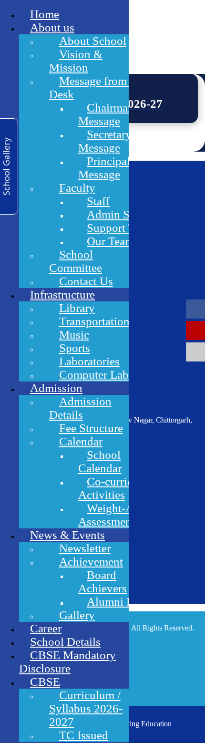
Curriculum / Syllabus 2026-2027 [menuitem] (86, 708)
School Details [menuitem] (65, 641)
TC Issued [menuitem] (83, 735)
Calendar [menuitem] (80, 441)
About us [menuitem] (52, 27)
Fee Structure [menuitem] (91, 428)
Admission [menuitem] (56, 388)
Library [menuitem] (77, 307)
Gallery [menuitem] (77, 615)
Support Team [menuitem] (120, 227)
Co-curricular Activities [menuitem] (115, 488)
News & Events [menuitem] (67, 534)
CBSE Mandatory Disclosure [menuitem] (67, 662)
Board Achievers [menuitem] (102, 581)
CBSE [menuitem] (45, 681)
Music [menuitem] (74, 334)
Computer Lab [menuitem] (94, 374)
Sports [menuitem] (74, 347)
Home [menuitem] (44, 14)
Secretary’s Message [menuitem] (109, 141)
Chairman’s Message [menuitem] (110, 114)
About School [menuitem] (92, 40)
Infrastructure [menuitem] (62, 294)
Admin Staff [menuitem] (116, 214)
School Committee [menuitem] (75, 261)
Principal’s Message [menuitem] (108, 168)
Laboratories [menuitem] (89, 361)
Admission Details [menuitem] (80, 408)
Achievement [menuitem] (91, 561)
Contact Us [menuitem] (86, 281)
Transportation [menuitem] (94, 321)
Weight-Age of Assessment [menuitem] (118, 515)
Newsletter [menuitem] (85, 548)
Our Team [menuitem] (110, 241)
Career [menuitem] (46, 628)
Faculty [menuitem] (77, 187)
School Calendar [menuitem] (100, 461)
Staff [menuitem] (98, 201)
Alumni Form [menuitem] (119, 601)
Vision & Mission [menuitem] (75, 61)
